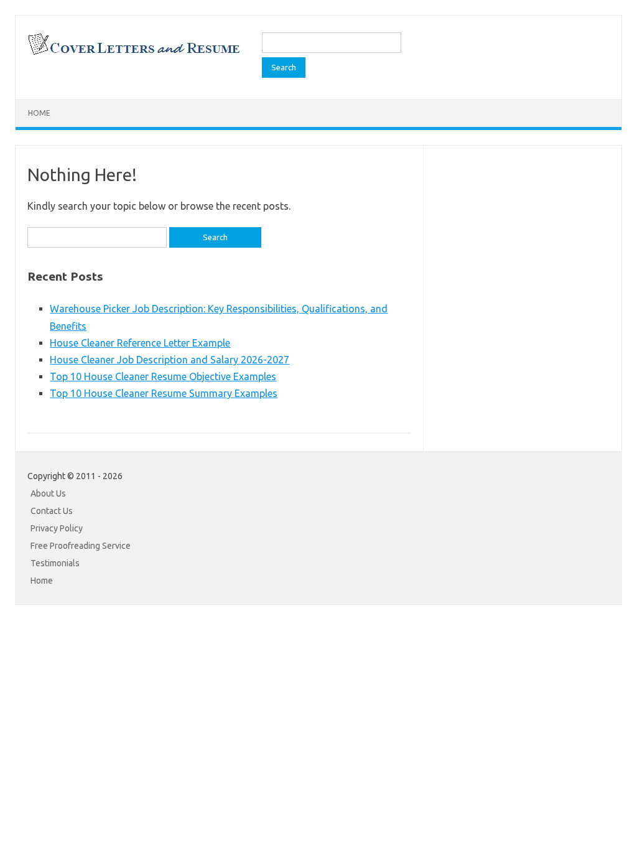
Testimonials (55, 563)
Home (39, 113)
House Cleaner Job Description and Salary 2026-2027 (169, 359)
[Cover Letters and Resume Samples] (133, 53)
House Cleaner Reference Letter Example (140, 342)
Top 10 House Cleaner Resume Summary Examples (163, 393)
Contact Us (51, 511)
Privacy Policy (56, 528)
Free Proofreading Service (80, 546)
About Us (48, 493)
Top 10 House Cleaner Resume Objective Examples (163, 376)
